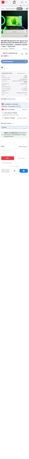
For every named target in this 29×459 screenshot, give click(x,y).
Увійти (7, 158)
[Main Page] (14, 2)
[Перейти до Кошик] (26, 2)
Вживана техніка (13, 5)
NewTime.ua (4, 5)
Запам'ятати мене (7, 162)
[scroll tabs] (27, 9)
